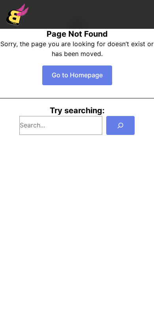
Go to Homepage (77, 75)
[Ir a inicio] (17, 15)
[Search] (120, 125)
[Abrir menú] (144, 14)
